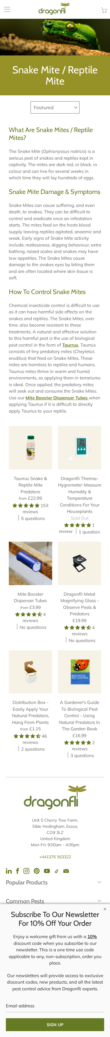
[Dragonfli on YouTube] (47, 871)
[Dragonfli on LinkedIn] (9, 871)
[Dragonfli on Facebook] (17, 871)
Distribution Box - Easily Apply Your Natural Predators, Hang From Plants (30, 672)
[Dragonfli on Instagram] (26, 871)
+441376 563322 (55, 856)
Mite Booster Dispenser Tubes (30, 563)
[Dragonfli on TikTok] (56, 871)
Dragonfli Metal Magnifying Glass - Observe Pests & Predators (79, 563)
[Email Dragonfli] (66, 871)
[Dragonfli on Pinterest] (37, 871)
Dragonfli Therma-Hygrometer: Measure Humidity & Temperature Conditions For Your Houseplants (79, 447)
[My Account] (5, 9)
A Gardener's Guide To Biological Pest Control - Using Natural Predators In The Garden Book (79, 672)
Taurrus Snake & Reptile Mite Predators (30, 447)
